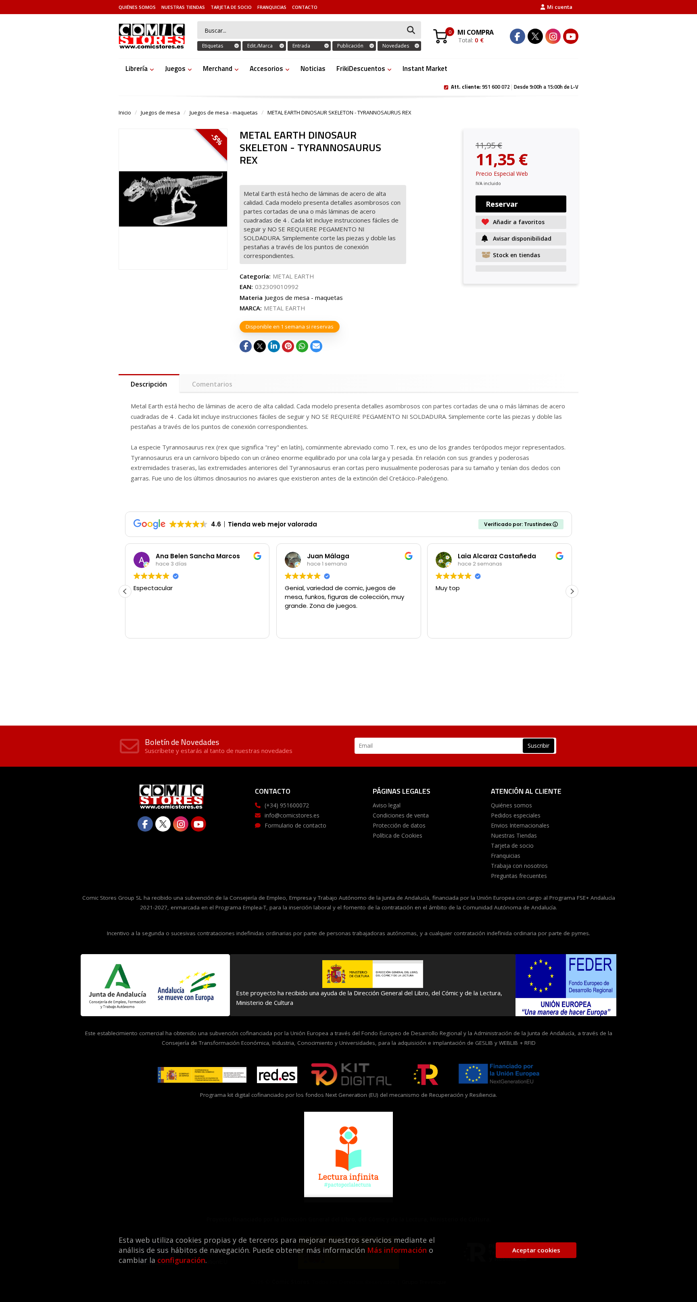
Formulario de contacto (295, 825)
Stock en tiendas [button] (516, 255)
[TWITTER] (535, 36)
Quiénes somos (137, 7)
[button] (572, 591)
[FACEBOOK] (517, 36)
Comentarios (212, 384)
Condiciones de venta (401, 815)
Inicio (125, 112)
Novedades (395, 45)
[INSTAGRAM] (553, 36)
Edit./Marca (260, 45)
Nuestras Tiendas (183, 7)
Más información (397, 1250)
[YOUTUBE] (570, 36)
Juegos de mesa (160, 112)
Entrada (301, 45)
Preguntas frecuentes (519, 876)
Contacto (304, 7)
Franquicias (271, 7)
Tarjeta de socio (231, 7)
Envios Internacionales (520, 825)
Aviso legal (387, 805)
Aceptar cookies (536, 1250)
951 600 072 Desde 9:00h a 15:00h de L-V (514, 86)
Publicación (350, 45)
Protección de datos (399, 825)
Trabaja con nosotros (519, 865)
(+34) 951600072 (287, 805)
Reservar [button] (502, 204)
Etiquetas (212, 45)
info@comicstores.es (292, 815)
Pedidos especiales (515, 815)
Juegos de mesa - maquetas (224, 112)
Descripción (149, 384)
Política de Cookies (397, 835)
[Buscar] (411, 30)
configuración (181, 1260)
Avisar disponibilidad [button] (522, 238)
